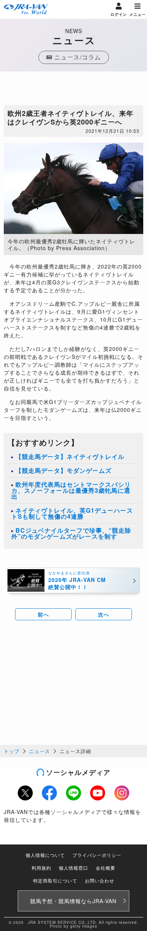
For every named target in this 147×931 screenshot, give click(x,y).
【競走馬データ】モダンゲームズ (63, 470)
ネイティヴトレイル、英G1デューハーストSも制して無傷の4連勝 (72, 513)
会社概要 (105, 867)
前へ (43, 614)
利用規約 (41, 867)
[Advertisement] (73, 90)
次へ (103, 614)
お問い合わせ (99, 880)
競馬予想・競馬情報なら (73, 901)
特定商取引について (55, 880)
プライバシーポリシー (96, 855)
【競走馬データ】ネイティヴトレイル (69, 456)
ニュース (39, 751)
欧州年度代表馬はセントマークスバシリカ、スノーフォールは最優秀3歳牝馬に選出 (71, 490)
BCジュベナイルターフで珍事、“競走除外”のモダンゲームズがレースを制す (71, 533)
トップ (12, 751)
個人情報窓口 (73, 867)
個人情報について (45, 855)
